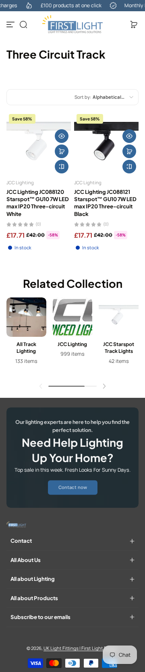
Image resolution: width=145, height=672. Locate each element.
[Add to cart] (61, 151)
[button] (23, 24)
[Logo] (72, 24)
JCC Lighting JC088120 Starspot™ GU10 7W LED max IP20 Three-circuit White (37, 202)
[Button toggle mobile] (11, 24)
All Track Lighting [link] (26, 347)
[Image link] (26, 336)
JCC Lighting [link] (72, 344)
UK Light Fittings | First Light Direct (80, 648)
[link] (72, 488)
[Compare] (61, 166)
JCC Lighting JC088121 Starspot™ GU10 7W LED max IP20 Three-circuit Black (105, 202)
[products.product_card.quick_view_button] (61, 136)
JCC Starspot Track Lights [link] (118, 347)
